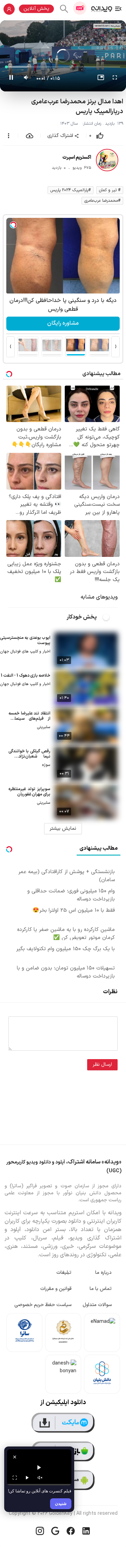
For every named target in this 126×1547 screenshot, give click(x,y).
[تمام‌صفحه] (114, 79)
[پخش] (27, 1478)
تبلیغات (63, 1272)
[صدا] (40, 1478)
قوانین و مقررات (55, 1288)
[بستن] (15, 1457)
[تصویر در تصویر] (100, 79)
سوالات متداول (97, 1304)
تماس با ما (101, 1288)
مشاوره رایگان (63, 323)
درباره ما (103, 1272)
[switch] (110, 617)
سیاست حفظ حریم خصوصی (42, 1304)
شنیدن (60, 1503)
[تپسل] (13, 224)
